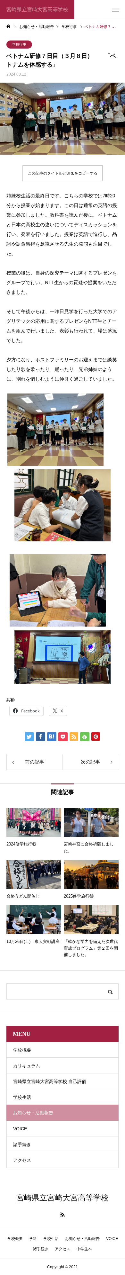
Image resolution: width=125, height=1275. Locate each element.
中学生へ (84, 1249)
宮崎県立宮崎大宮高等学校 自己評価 (49, 1081)
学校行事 (19, 44)
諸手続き (22, 1144)
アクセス (22, 1160)
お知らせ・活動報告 (82, 1238)
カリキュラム (26, 1065)
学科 (33, 1238)
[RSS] (62, 1214)
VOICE (20, 1128)
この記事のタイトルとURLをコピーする (62, 173)
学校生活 (22, 1097)
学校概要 (22, 1050)
